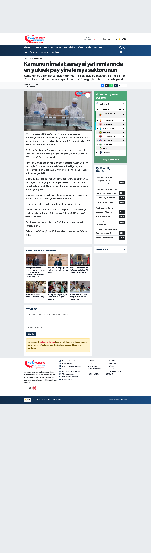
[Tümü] (124, 250)
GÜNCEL (38, 48)
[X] (30, 388)
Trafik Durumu (67, 369)
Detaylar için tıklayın (110, 160)
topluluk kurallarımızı (47, 342)
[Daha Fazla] (116, 85)
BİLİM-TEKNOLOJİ (94, 48)
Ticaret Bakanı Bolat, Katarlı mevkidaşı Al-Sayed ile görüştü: (79, 270)
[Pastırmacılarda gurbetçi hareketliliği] (36, 287)
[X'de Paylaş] (107, 85)
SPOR (58, 48)
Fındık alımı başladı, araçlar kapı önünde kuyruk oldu (79, 297)
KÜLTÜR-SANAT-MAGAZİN (37, 53)
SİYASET (28, 48)
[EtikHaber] (35, 39)
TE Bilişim (123, 400)
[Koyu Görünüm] (124, 47)
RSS (28, 400)
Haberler (27, 59)
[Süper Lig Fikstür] (124, 170)
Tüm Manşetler (68, 374)
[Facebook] (26, 388)
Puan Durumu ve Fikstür (71, 371)
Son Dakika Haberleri (70, 377)
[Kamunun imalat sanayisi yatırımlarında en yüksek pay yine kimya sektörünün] (58, 111)
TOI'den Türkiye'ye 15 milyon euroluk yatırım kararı (58, 270)
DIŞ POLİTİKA (69, 48)
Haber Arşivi (67, 379)
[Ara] (120, 47)
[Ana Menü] (120, 52)
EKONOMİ (49, 48)
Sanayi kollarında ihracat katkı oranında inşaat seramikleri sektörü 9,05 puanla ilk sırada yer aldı (35, 272)
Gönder (31, 334)
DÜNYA (80, 48)
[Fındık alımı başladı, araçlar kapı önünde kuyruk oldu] (80, 287)
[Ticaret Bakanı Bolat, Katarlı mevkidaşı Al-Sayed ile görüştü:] (80, 260)
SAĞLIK (55, 53)
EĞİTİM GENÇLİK (94, 374)
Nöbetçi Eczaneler (69, 361)
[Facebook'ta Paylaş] (102, 85)
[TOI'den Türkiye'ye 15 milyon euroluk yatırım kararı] (58, 260)
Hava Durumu (67, 364)
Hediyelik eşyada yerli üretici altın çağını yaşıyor (58, 297)
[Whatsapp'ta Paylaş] (111, 85)
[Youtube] (34, 388)
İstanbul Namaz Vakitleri (71, 366)
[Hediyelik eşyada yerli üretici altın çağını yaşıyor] (58, 287)
